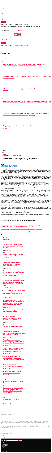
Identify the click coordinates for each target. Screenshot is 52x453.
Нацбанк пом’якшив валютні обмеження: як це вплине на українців (12, 373)
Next (6, 128)
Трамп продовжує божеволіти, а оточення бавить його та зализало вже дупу (13, 246)
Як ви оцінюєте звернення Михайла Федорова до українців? (13, 310)
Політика (5, 14)
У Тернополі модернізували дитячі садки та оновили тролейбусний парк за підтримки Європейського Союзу (13, 283)
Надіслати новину (7, 18)
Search (20, 30)
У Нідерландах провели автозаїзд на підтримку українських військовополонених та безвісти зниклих (14, 293)
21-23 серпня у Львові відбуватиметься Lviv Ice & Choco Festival (13, 381)
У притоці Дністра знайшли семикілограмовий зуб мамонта (21, 126)
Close (2, 439)
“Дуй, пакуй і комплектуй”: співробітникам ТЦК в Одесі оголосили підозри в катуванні (12, 399)
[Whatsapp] (4, 166)
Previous (2, 128)
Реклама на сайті (7, 19)
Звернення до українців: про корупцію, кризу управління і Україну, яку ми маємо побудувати (13, 358)
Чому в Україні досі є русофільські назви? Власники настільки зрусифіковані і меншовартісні (13, 349)
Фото (4, 17)
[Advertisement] (26, 139)
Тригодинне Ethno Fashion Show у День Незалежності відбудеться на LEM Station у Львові (14, 333)
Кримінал (5, 15)
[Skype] (6, 166)
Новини (5, 13)
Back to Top (3, 437)
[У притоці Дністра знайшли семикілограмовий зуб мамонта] (27, 120)
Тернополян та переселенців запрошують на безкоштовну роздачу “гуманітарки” (11, 264)
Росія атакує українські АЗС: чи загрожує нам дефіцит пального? (13, 365)
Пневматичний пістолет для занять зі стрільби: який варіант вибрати (14, 325)
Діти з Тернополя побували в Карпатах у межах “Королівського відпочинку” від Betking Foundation (13, 341)
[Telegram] (13, 166)
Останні (5, 8)
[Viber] (11, 166)
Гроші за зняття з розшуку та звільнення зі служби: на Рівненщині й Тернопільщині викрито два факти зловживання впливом (23, 64)
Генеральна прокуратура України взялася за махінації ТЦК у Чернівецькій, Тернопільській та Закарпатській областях (13, 390)
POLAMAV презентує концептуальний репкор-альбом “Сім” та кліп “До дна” (12, 318)
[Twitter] (16, 166)
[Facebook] (2, 166)
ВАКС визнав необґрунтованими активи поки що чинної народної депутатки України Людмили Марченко (13, 255)
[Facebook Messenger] (9, 166)
